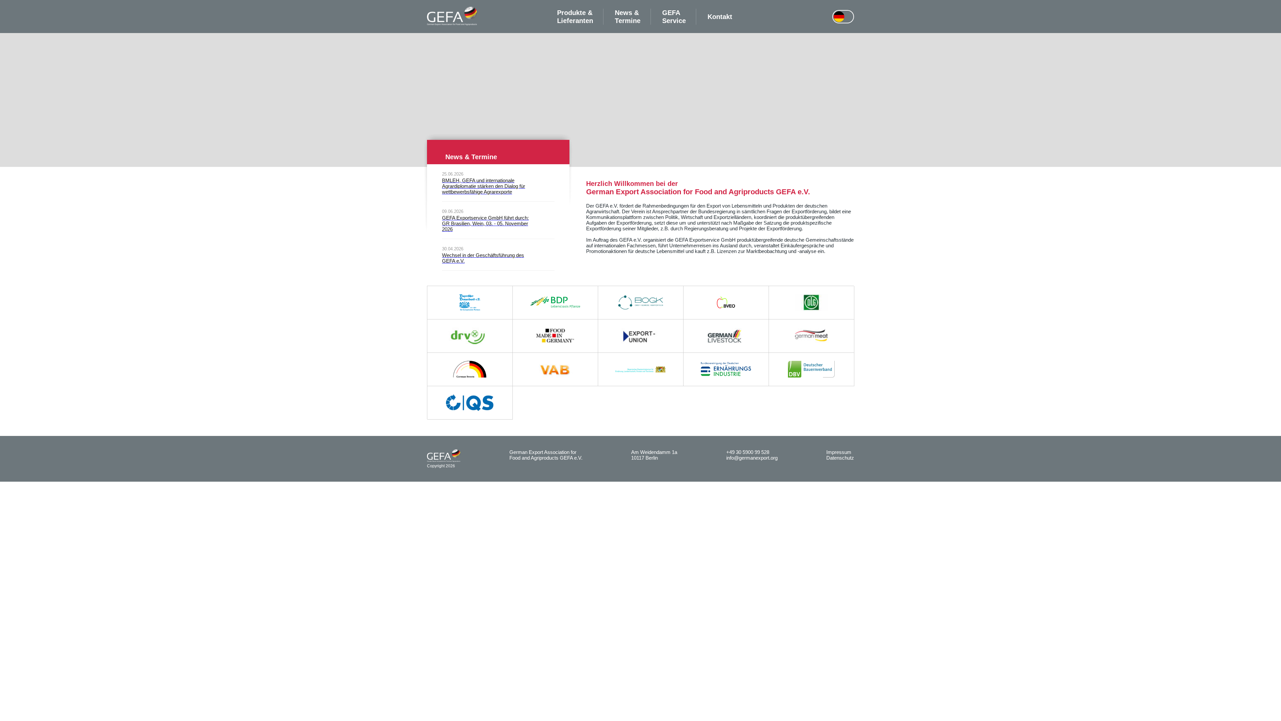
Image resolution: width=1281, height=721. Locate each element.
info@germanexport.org (752, 458)
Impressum (838, 452)
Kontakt (720, 16)
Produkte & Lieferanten (575, 16)
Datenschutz (840, 458)
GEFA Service (674, 16)
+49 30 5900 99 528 (747, 452)
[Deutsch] (839, 16)
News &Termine (627, 16)
